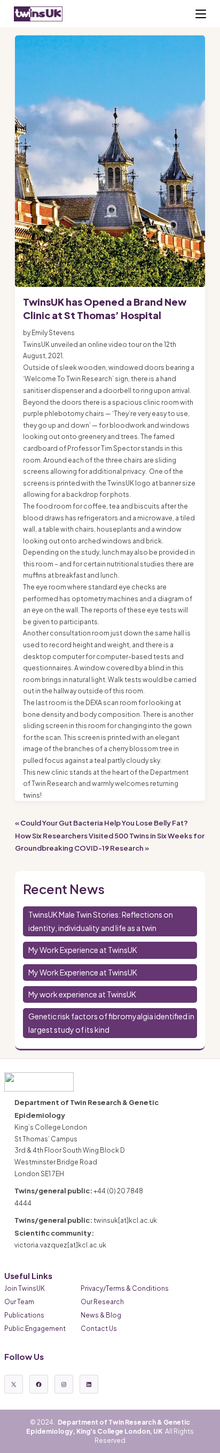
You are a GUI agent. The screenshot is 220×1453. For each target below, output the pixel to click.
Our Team (19, 1302)
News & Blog (101, 1315)
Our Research (102, 1302)
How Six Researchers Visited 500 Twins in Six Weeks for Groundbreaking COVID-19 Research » (110, 841)
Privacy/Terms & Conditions (125, 1288)
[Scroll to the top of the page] (208, 1441)
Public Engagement (35, 1329)
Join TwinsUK (24, 1288)
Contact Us (99, 1329)
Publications (24, 1315)
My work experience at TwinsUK (82, 994)
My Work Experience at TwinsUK (82, 950)
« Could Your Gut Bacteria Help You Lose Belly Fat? (101, 823)
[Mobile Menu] (200, 14)
